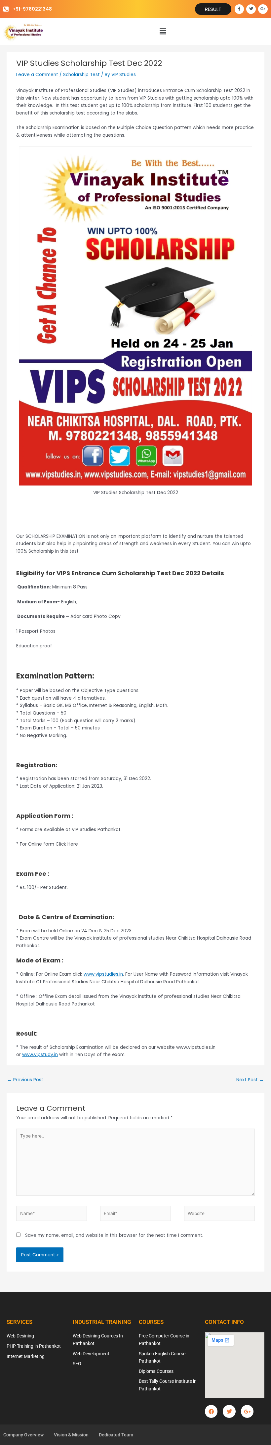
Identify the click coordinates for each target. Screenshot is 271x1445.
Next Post (250, 1080)
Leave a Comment (37, 74)
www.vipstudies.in (103, 974)
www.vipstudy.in (40, 1054)
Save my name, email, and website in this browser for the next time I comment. (114, 1235)
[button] (162, 31)
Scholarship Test (81, 74)
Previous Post (25, 1080)
